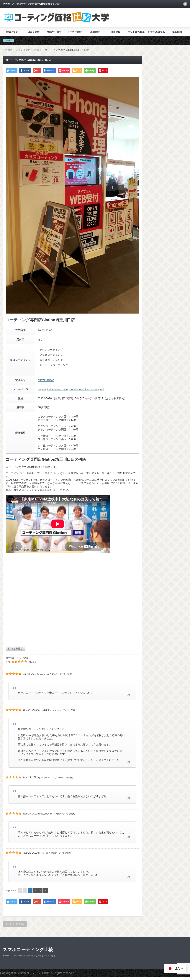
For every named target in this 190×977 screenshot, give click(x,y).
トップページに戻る (15, 924)
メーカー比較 (74, 31)
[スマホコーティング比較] (57, 22)
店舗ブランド (13, 31)
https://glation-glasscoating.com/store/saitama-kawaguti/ (71, 389)
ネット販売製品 (136, 31)
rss (185, 4)
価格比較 (115, 31)
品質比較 (95, 31)
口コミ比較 (34, 31)
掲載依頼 (177, 31)
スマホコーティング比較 (28, 949)
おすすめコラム (156, 31)
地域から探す (54, 31)
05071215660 (46, 380)
